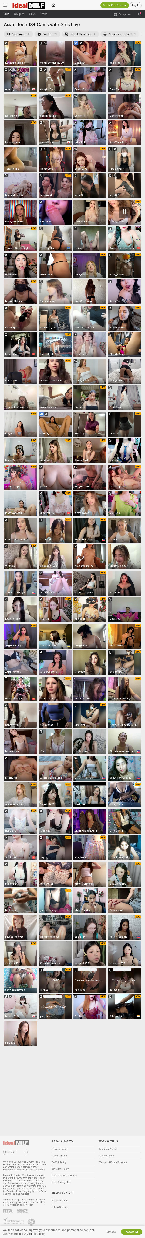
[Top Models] (53, 5)
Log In (135, 5)
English (12, 1152)
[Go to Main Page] (29, 5)
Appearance (19, 34)
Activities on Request (120, 34)
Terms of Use (59, 1155)
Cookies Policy (60, 1169)
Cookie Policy (35, 1233)
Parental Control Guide (64, 1175)
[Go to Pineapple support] (32, 1222)
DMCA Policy (59, 1162)
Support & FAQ (60, 1200)
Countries (47, 34)
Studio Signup (106, 1155)
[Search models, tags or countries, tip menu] (139, 14)
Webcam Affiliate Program (113, 1162)
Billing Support (60, 1207)
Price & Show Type (81, 34)
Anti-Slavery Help (61, 1182)
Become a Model (108, 1149)
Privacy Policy (60, 1149)
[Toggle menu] (5, 5)
